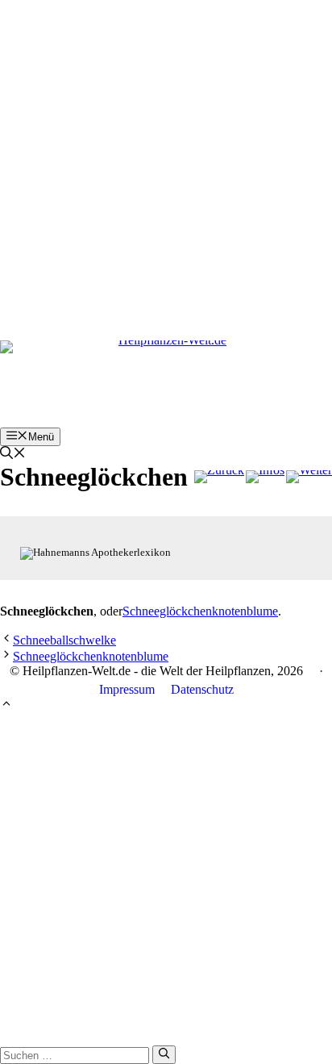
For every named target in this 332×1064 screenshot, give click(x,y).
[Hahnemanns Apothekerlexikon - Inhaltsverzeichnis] (265, 476)
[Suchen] (164, 1054)
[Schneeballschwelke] (219, 476)
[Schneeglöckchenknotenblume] (309, 476)
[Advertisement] (166, 166)
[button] (13, 454)
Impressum (127, 689)
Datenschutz (202, 689)
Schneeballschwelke (64, 640)
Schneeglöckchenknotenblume (90, 656)
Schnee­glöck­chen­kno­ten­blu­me (200, 611)
